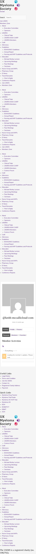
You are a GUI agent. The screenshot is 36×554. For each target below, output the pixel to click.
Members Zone (7, 85)
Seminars (7, 66)
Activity (5, 329)
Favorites (23, 335)
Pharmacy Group (7, 71)
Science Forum (9, 170)
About (4, 26)
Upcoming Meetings (10, 61)
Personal (6, 335)
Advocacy (5, 45)
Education (5, 57)
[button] (18, 14)
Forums (19, 329)
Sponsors (7, 30)
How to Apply (8, 78)
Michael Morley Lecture (12, 59)
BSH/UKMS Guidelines (11, 49)
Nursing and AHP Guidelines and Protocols (18, 54)
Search (2, 17)
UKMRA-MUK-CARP (11, 38)
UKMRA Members (10, 40)
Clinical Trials (8, 35)
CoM (3, 42)
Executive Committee (11, 28)
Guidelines (5, 47)
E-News (4, 73)
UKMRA (5, 33)
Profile (12, 329)
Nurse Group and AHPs (10, 68)
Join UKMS (6, 83)
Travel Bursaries (7, 76)
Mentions (14, 335)
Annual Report (9, 52)
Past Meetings (9, 64)
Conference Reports (8, 80)
